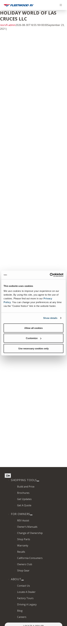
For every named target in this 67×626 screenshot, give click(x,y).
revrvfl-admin (8, 25)
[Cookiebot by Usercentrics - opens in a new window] (49, 275)
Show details (50, 318)
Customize (32, 338)
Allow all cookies (33, 328)
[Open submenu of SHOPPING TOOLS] (38, 481)
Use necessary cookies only (33, 348)
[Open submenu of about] (22, 580)
